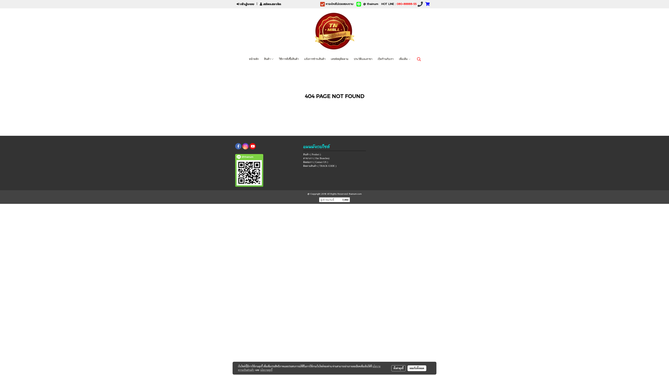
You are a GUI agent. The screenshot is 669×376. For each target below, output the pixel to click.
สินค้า (267, 59)
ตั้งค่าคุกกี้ (398, 368)
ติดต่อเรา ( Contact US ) (315, 162)
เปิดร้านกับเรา (386, 59)
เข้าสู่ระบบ (246, 4)
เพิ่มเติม (403, 59)
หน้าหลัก (254, 59)
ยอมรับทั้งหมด (417, 368)
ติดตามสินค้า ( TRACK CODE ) (319, 166)
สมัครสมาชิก (271, 4)
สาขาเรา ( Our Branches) (316, 158)
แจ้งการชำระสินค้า (314, 59)
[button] (419, 59)
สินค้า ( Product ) (312, 154)
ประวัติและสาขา (363, 59)
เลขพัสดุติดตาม (339, 59)
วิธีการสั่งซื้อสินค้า (289, 59)
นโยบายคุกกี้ (266, 369)
